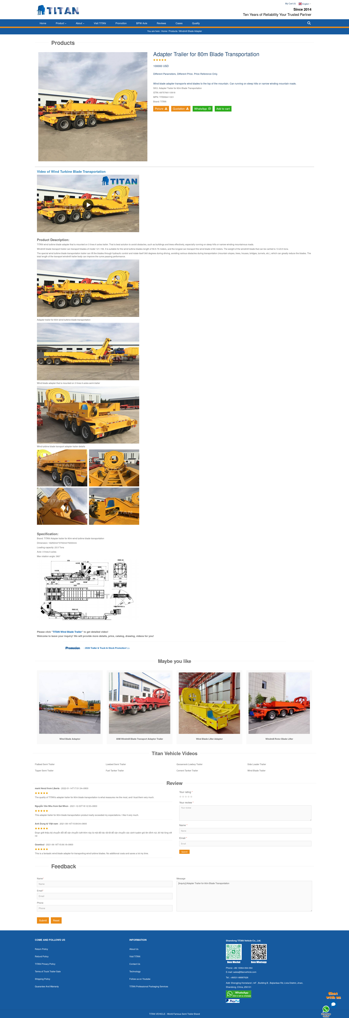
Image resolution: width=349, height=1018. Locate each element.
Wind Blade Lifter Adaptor (209, 738)
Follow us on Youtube (139, 978)
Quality (196, 23)
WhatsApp (201, 109)
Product (60, 23)
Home (43, 23)
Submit (184, 851)
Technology (135, 971)
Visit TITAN (100, 23)
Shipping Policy (42, 978)
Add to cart (223, 109)
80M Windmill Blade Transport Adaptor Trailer (139, 738)
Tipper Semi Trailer (44, 770)
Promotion (121, 23)
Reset (56, 920)
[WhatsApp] (269, 994)
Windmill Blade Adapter (190, 31)
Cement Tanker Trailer (187, 770)
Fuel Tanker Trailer (115, 770)
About (79, 23)
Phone (40, 902)
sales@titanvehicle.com (244, 972)
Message (181, 878)
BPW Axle (141, 23)
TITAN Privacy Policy (45, 963)
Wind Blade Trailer (256, 770)
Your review (186, 802)
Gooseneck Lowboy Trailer (189, 764)
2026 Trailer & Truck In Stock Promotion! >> (107, 648)
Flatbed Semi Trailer (45, 764)
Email (183, 838)
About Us (133, 949)
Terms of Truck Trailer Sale (48, 971)
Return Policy (41, 949)
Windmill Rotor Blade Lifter (279, 738)
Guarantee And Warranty (47, 986)
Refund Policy (42, 956)
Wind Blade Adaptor (69, 738)
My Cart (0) (290, 3)
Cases (179, 23)
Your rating (186, 792)
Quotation (179, 109)
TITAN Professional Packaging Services (148, 986)
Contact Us (134, 963)
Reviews (161, 23)
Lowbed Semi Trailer (116, 764)
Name (183, 825)
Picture (159, 109)
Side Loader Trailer (256, 764)
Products (173, 31)
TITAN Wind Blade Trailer (67, 632)
